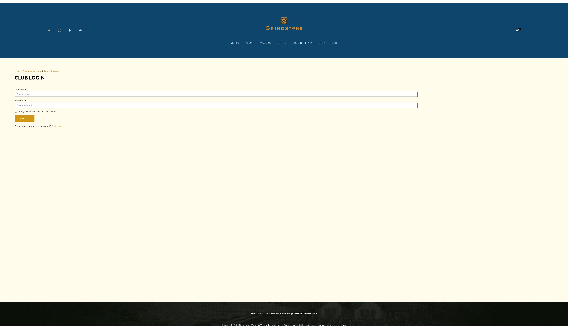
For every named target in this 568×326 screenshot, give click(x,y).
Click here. (56, 126)
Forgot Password (52, 71)
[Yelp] (70, 30)
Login (17, 71)
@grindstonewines (304, 313)
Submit (24, 118)
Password (20, 100)
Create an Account (32, 71)
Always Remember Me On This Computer (38, 111)
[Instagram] (59, 30)
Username (20, 89)
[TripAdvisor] (80, 30)
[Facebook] (49, 30)
